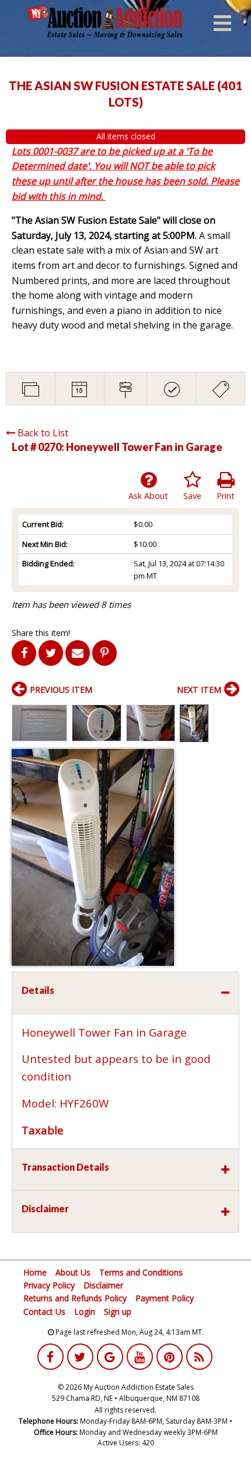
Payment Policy (164, 1298)
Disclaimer (103, 1285)
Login (84, 1311)
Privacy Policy (49, 1285)
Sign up (117, 1311)
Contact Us (44, 1311)
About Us (72, 1272)
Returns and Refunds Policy (75, 1298)
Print (226, 495)
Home (35, 1272)
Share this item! (41, 632)
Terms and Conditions (141, 1272)
